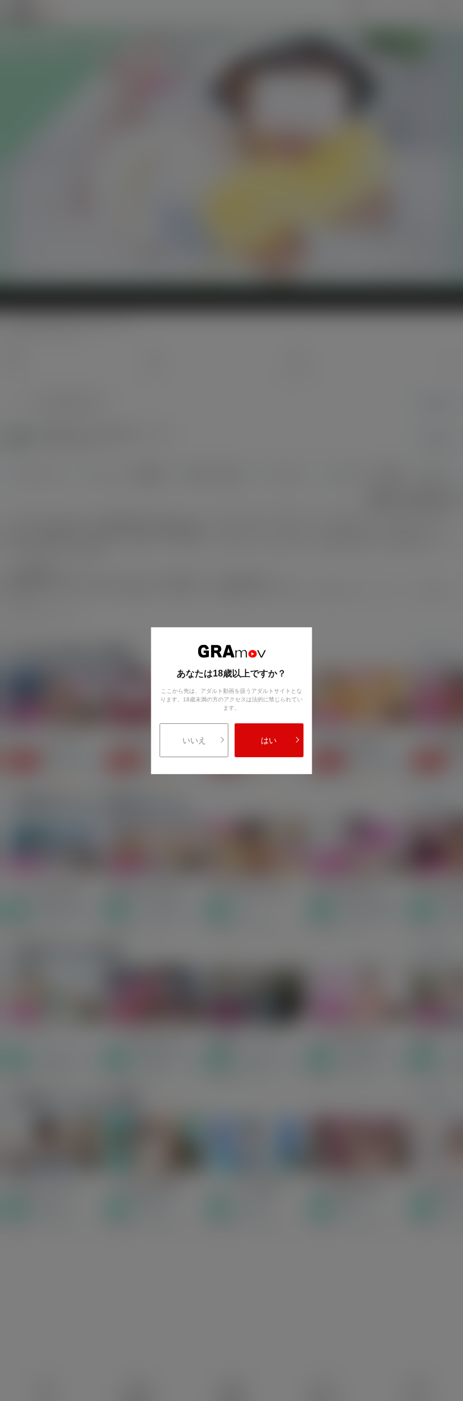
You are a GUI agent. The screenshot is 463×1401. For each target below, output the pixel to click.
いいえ (194, 740)
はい (269, 740)
